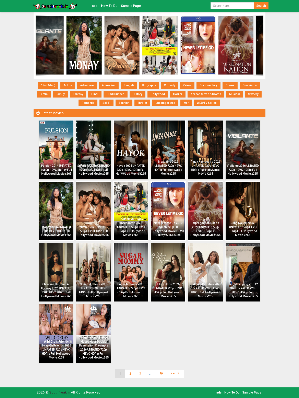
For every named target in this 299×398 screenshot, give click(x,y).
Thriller (142, 102)
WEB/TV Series (207, 102)
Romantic (88, 102)
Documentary (208, 85)
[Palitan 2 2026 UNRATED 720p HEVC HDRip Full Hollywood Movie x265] (93, 45)
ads (94, 6)
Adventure (87, 85)
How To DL (109, 6)
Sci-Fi (106, 102)
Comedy (169, 85)
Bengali (129, 85)
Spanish (124, 102)
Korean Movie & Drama (206, 94)
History (137, 94)
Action (67, 85)
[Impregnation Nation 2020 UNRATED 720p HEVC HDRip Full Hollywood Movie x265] (207, 45)
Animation (109, 85)
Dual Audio (250, 85)
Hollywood (158, 94)
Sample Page (131, 6)
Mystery (253, 94)
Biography (149, 85)
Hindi (94, 94)
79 (161, 373)
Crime (187, 85)
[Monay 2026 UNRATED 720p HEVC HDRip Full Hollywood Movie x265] (55, 45)
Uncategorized (165, 102)
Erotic (44, 94)
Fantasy (78, 94)
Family (60, 94)
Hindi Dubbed (115, 94)
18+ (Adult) (48, 85)
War (186, 102)
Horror (177, 94)
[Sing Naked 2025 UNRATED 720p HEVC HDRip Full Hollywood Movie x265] (244, 45)
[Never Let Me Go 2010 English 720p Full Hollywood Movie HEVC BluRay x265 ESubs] (169, 45)
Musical (234, 94)
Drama (230, 85)
